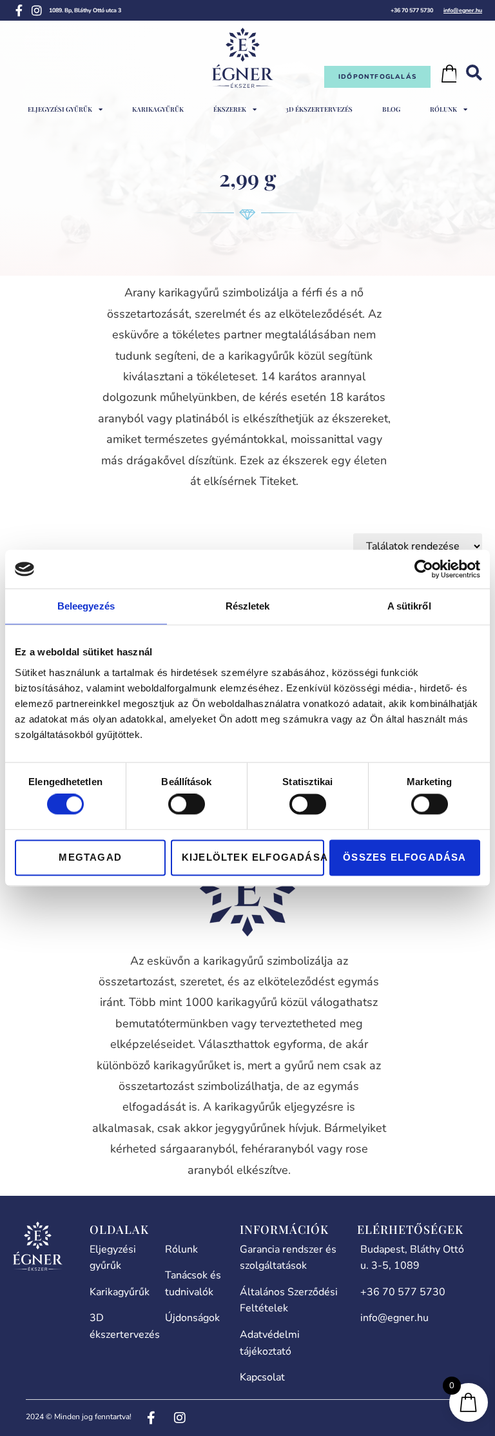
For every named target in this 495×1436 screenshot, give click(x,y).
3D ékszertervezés (319, 109)
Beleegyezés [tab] (86, 605)
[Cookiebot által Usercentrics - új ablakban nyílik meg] (423, 569)
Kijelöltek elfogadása (253, 857)
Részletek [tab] (248, 605)
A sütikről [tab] (409, 605)
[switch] (186, 804)
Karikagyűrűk (158, 109)
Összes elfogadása (404, 857)
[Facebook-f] (18, 10)
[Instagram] (37, 10)
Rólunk (443, 109)
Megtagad (90, 857)
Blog (391, 109)
